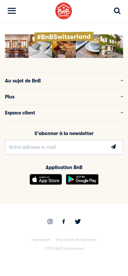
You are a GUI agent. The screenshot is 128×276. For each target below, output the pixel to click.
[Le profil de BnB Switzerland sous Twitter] (78, 222)
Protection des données (76, 239)
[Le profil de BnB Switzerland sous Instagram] (50, 222)
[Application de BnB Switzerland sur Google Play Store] (82, 179)
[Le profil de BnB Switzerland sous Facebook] (63, 222)
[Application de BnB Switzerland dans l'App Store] (46, 179)
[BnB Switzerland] (64, 11)
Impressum (41, 239)
